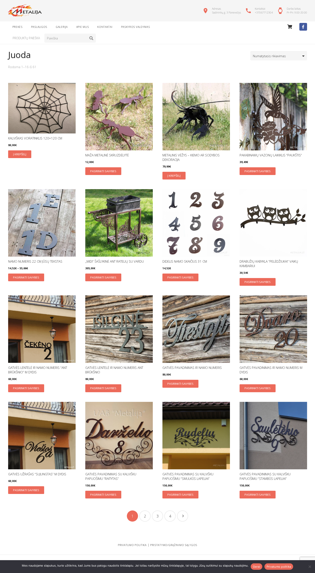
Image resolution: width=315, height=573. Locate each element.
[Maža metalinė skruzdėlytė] (119, 116)
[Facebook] (303, 27)
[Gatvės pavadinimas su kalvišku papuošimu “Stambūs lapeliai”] (273, 435)
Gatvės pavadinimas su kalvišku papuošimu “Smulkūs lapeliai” (187, 476)
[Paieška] (91, 38)
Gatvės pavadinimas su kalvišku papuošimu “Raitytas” (110, 476)
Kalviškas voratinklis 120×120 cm (35, 138)
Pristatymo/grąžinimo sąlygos (173, 545)
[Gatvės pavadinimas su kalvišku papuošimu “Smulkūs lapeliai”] (196, 435)
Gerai (256, 566)
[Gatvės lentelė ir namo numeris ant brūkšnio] (119, 329)
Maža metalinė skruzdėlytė (107, 155)
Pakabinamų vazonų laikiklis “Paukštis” (271, 155)
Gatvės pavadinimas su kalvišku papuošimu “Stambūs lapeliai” (265, 476)
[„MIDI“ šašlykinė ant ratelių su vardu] (119, 223)
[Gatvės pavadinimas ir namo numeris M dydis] (273, 329)
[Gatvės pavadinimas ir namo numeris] (196, 329)
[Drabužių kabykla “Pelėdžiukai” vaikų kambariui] (273, 223)
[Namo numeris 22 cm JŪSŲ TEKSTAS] (42, 223)
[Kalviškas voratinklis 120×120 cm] (42, 108)
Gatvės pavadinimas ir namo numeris (192, 367)
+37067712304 (264, 12)
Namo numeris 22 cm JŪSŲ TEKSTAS (35, 261)
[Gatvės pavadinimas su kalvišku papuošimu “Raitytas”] (119, 435)
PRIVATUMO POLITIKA (132, 545)
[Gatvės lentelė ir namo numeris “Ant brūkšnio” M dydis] (42, 329)
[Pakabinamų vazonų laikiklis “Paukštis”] (273, 116)
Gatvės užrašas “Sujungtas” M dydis (37, 474)
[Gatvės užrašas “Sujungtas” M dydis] (42, 435)
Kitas (182, 516)
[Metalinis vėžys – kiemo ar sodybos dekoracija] (196, 116)
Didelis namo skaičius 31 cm (184, 261)
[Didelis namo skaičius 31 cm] (196, 223)
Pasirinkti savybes (103, 171)
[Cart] (290, 26)
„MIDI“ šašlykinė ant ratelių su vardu (114, 261)
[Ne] (310, 566)
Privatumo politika (279, 566)
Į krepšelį (19, 154)
